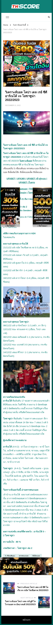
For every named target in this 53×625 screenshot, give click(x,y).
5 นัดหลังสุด (41, 404)
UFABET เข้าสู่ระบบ (36, 178)
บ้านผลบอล (21, 189)
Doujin (23, 192)
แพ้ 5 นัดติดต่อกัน (19, 502)
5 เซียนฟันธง (10, 556)
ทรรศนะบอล (23, 556)
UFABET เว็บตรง (27, 182)
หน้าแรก (26, 620)
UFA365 (21, 178)
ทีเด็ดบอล (36, 556)
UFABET (11, 178)
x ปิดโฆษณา (10, 226)
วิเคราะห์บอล (25, 161)
